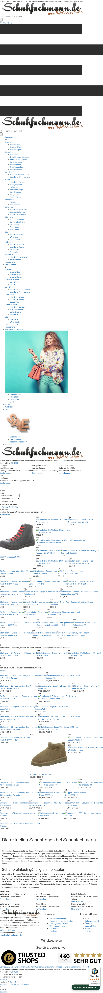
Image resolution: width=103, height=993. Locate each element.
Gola (62, 553)
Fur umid (16, 729)
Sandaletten (10, 152)
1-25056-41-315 (11, 635)
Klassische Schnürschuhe (20, 289)
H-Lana (80, 750)
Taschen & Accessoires (14, 329)
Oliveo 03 (10, 573)
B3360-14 (49, 795)
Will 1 (56, 678)
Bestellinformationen (57, 918)
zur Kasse (25, 984)
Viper (56, 604)
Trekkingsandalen (17, 167)
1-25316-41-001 (82, 563)
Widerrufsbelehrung (57, 926)
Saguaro (49, 678)
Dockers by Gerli (43, 625)
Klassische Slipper (17, 244)
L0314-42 (46, 655)
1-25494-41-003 (46, 573)
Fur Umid (56, 698)
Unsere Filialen (91, 926)
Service (3, 967)
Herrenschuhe (10, 264)
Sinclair (48, 532)
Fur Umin (16, 719)
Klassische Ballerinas (18, 209)
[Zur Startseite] (41, 452)
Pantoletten (9, 254)
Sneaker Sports (16, 149)
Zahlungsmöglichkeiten (58, 923)
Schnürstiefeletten (17, 219)
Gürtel (12, 401)
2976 (48, 563)
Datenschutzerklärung (93, 921)
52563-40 (7, 805)
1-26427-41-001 (49, 553)
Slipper (13, 284)
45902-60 (82, 625)
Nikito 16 (41, 805)
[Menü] (98, 968)
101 (47, 522)
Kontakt (88, 928)
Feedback (53, 931)
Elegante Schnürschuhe (19, 174)
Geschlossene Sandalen (19, 157)
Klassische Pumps (17, 182)
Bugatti (40, 688)
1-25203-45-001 (11, 614)
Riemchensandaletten (18, 159)
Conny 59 (53, 785)
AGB (87, 918)
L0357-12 (74, 795)
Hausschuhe (10, 262)
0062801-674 (14, 557)
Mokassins (14, 252)
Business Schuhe (12, 279)
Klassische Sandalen (18, 307)
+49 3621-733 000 (7, 930)
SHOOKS (14, 463)
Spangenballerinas (17, 212)
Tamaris (71, 522)
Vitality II (78, 740)
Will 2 (7, 709)
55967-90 (88, 785)
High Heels (9, 199)
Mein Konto (4, 22)
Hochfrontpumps (16, 189)
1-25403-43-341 (71, 573)
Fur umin (16, 795)
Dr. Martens (40, 522)
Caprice (26, 604)
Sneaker (8, 142)
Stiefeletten (9, 217)
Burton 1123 (53, 729)
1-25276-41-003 (11, 584)
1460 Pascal (13, 655)
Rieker (25, 614)
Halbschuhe (9, 242)
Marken (8, 404)
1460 (59, 614)
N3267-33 (32, 614)
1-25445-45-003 (11, 604)
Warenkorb (15, 984)
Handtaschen (15, 394)
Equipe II (31, 594)
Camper (32, 584)
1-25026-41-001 (45, 635)
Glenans (47, 688)
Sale (7, 409)
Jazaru (4, 815)
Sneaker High (15, 147)
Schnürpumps (15, 192)
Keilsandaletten (16, 169)
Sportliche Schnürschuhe (20, 177)
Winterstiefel (15, 237)
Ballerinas (9, 207)
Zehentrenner (15, 164)
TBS (65, 815)
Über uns (88, 923)
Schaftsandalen (16, 162)
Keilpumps (14, 187)
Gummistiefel (15, 239)
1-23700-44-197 (11, 740)
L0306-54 (81, 688)
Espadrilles (14, 249)
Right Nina (40, 584)
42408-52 (48, 815)
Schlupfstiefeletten (17, 222)
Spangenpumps (16, 184)
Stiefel (7, 232)
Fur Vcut (16, 688)
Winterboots (15, 224)
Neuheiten (9, 406)
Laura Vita (43, 729)
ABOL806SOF (72, 594)
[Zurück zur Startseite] (41, 8)
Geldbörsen (14, 399)
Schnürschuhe (10, 172)
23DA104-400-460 (77, 635)
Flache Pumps (15, 197)
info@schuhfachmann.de (11, 935)
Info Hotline (54, 928)
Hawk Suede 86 (71, 553)
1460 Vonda (12, 625)
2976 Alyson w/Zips (53, 542)
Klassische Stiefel (17, 234)
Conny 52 (12, 698)
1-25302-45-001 (81, 522)
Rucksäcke (14, 397)
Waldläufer (72, 750)
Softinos (63, 594)
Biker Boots (14, 229)
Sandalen (14, 154)
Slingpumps (14, 194)
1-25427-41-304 (11, 594)
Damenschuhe (11, 137)
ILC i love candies (45, 698)
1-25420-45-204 (79, 584)
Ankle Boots (14, 227)
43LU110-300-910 (58, 625)
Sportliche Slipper (17, 247)
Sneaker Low (15, 144)
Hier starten (13, 982)
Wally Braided (12, 678)
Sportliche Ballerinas (18, 214)
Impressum (89, 931)
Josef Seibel (43, 785)
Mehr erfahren (5, 899)
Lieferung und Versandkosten (61, 921)
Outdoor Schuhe (11, 324)
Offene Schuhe (11, 304)
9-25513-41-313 (36, 604)
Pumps (8, 179)
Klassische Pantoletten (19, 257)
